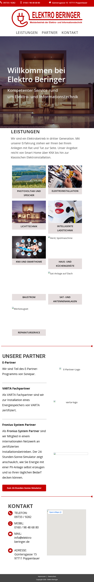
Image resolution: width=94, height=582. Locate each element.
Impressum (42, 576)
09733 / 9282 (9, 2)
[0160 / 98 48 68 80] (21, 2)
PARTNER (50, 33)
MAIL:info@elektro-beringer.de (23, 538)
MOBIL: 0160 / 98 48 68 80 (26, 525)
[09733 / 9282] (1, 2)
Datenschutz (52, 576)
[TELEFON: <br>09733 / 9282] (10, 513)
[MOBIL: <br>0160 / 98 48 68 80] (10, 523)
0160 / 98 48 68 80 (31, 2)
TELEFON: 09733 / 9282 (22, 515)
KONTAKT (70, 33)
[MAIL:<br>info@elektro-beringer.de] (10, 534)
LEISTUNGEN (27, 33)
